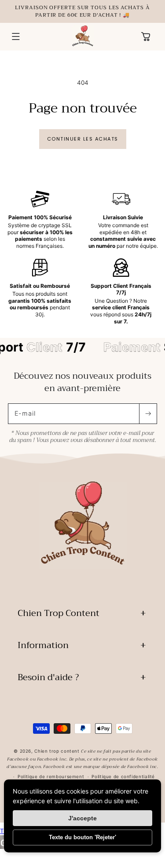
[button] (16, 37)
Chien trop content (56, 751)
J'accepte (82, 818)
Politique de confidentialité (123, 776)
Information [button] (43, 645)
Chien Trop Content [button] (58, 613)
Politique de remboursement (51, 776)
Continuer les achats (82, 138)
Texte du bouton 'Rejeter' (82, 837)
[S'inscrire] (148, 413)
